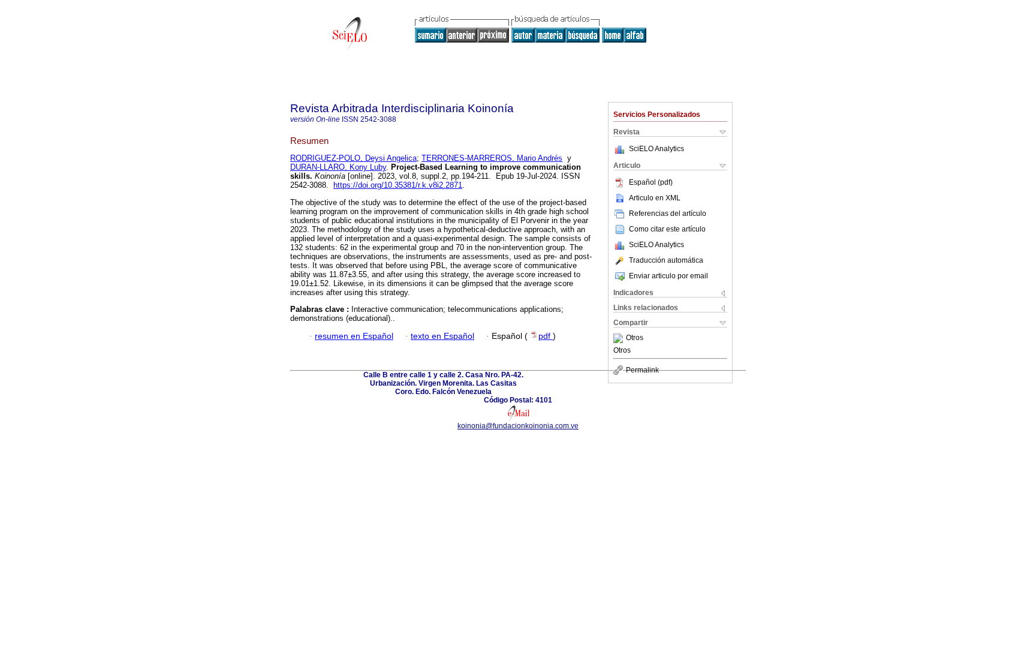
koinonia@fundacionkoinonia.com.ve (518, 426)
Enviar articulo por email (668, 276)
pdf (545, 336)
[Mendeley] (619, 338)
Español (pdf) (651, 182)
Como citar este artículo (667, 229)
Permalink (642, 370)
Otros (634, 338)
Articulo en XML (654, 198)
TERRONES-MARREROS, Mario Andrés (491, 158)
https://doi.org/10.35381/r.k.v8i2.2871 (397, 185)
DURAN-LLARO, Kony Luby (338, 167)
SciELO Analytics (656, 149)
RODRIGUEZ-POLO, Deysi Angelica (353, 158)
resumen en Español (354, 336)
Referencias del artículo (667, 213)
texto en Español (442, 336)
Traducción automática (666, 260)
